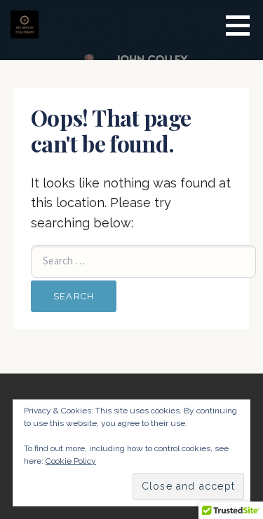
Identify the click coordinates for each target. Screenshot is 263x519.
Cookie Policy (71, 461)
